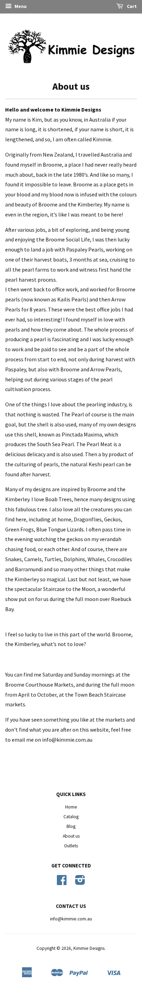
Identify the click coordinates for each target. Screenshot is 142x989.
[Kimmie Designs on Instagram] (80, 882)
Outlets (71, 846)
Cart (131, 6)
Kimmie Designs (88, 948)
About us (71, 836)
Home (71, 807)
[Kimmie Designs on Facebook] (62, 882)
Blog (71, 826)
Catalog (71, 817)
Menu (20, 6)
